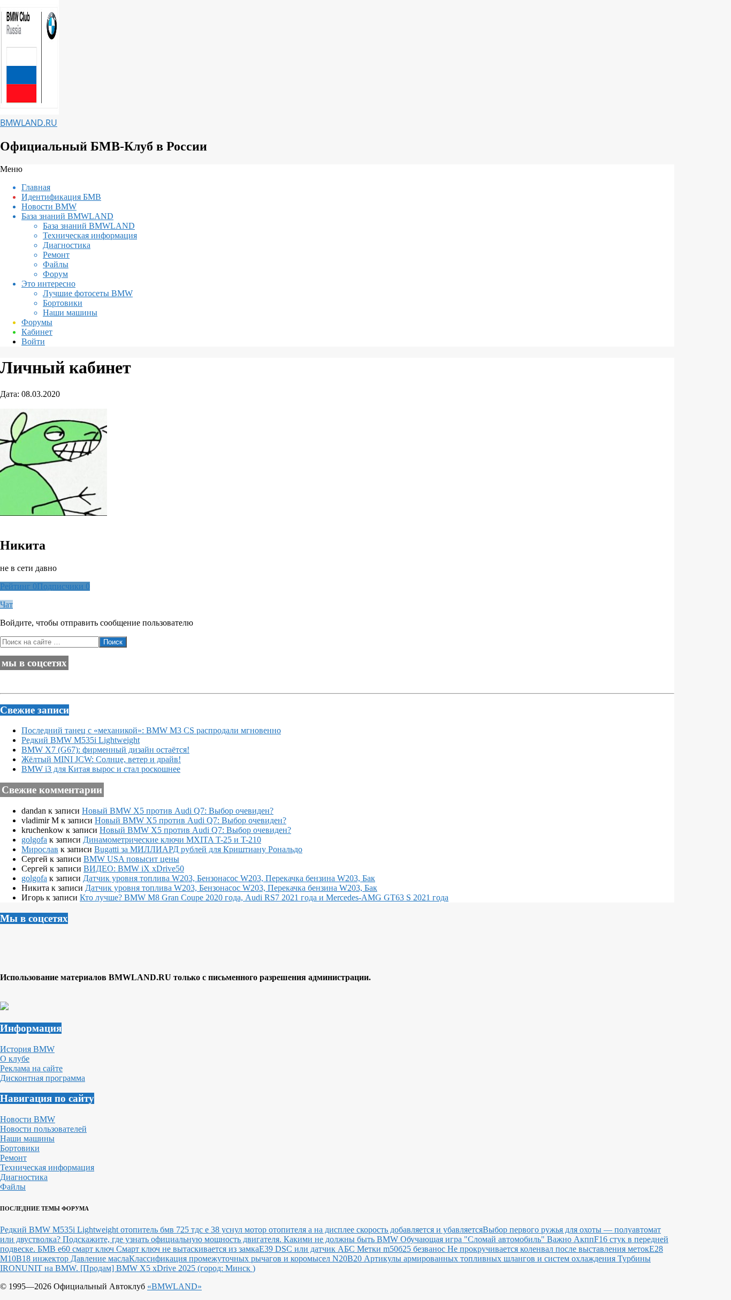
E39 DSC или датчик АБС (308, 1248)
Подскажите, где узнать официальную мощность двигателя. (173, 1239)
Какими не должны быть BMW (342, 1239)
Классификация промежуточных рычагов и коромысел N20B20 (246, 1258)
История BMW (27, 1049)
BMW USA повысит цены (131, 858)
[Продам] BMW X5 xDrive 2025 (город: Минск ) (167, 1268)
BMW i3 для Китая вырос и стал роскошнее (100, 768)
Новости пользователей (43, 1128)
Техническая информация (47, 1167)
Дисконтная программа (42, 1078)
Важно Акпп (570, 1239)
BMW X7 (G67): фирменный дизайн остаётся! (105, 749)
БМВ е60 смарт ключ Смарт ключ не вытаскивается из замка (148, 1248)
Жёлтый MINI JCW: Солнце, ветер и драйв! (101, 759)
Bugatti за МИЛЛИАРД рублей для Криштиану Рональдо (198, 849)
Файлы (13, 1186)
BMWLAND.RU (28, 123)
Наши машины (27, 1138)
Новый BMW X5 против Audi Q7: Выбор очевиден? (177, 810)
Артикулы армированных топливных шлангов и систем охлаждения (491, 1258)
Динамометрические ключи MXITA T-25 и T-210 (172, 839)
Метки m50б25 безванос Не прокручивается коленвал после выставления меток (503, 1248)
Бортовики (20, 1148)
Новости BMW (27, 1119)
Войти (33, 341)
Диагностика (24, 1177)
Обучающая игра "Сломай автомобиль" (473, 1239)
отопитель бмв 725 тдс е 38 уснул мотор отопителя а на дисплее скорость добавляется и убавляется (301, 1229)
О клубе (14, 1058)
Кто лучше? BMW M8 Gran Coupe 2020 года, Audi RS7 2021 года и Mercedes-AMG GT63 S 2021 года (264, 897)
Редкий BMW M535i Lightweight (80, 740)
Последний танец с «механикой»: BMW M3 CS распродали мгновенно (151, 730)
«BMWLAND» (174, 1286)
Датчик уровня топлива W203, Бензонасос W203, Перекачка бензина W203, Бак (229, 878)
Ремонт (13, 1157)
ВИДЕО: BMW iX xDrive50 (133, 868)
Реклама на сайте (31, 1068)
